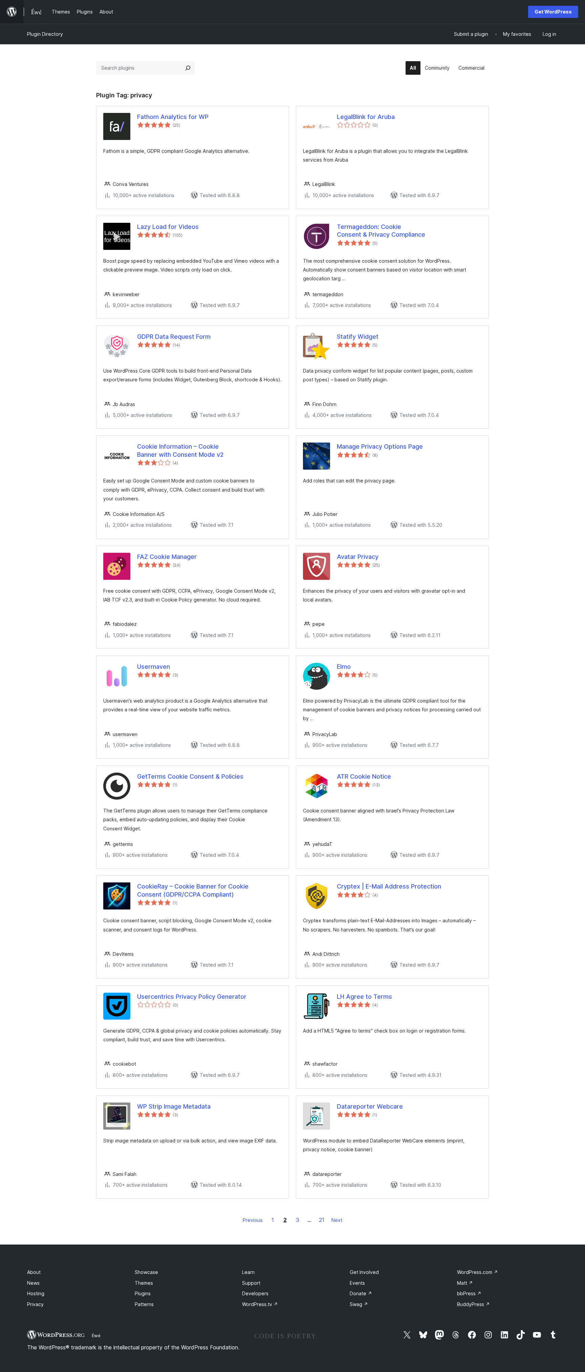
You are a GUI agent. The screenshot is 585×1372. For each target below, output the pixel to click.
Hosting (35, 1293)
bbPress (469, 1293)
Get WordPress (553, 12)
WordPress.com (477, 1272)
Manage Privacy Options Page (380, 446)
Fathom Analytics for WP (173, 116)
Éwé (96, 1335)
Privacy (35, 1304)
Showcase (146, 1272)
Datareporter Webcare (370, 1106)
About (34, 1272)
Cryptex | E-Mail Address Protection (389, 886)
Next (336, 1220)
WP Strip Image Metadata (174, 1106)
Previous (253, 1220)
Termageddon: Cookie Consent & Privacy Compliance (381, 230)
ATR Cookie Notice (364, 776)
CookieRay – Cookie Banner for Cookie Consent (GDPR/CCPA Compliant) (192, 890)
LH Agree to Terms (364, 996)
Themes (144, 1283)
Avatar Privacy (357, 556)
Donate (361, 1293)
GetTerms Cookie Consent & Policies (190, 776)
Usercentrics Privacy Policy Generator (191, 996)
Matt (465, 1283)
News (33, 1283)
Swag (359, 1304)
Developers (255, 1293)
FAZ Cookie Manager (167, 556)
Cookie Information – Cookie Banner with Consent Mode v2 (180, 450)
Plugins (143, 1293)
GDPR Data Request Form (174, 336)
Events (357, 1283)
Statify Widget (357, 336)
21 (321, 1219)
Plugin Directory (45, 34)
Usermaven (153, 666)
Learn (248, 1272)
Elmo (344, 666)
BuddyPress (473, 1304)
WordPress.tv (260, 1304)
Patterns (144, 1304)
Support (251, 1283)
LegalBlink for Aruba (366, 116)
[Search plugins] (188, 68)
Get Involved (364, 1272)
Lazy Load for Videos (168, 226)
